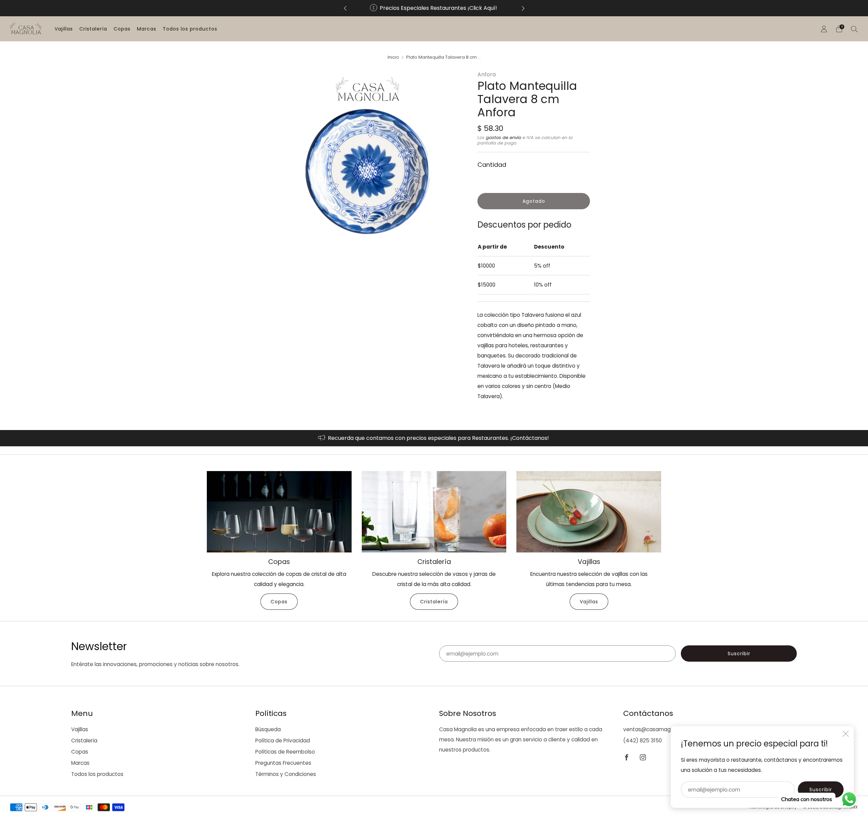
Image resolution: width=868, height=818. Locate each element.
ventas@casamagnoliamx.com (663, 729)
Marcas (146, 28)
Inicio (393, 57)
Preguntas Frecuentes (283, 762)
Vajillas (64, 28)
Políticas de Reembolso (285, 751)
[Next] (523, 8)
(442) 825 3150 (642, 740)
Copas (122, 28)
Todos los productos (190, 28)
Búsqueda (268, 729)
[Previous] (345, 8)
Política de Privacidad (282, 740)
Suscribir (820, 789)
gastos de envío (503, 137)
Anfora (486, 74)
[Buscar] (854, 28)
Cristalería (93, 28)
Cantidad (491, 164)
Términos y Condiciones (285, 774)
